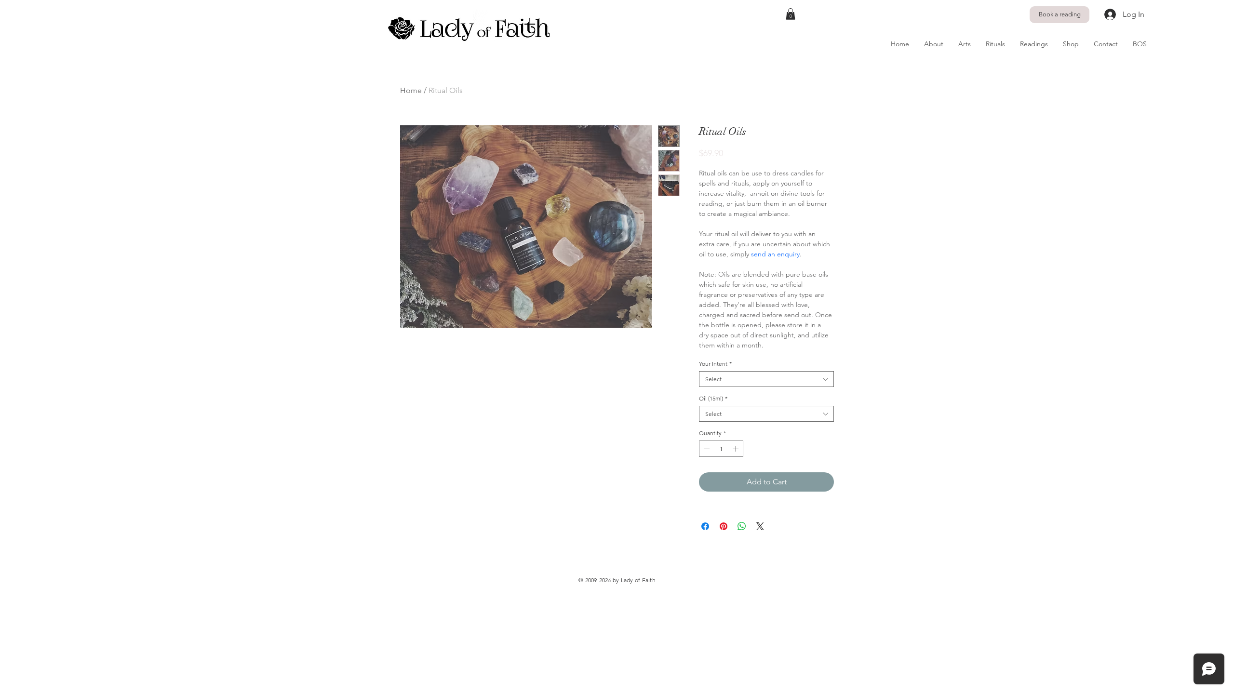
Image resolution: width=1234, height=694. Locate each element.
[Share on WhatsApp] (742, 526)
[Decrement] (705, 448)
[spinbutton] (721, 448)
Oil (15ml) (713, 398)
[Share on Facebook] (705, 526)
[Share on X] (760, 526)
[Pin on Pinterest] (723, 526)
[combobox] (766, 379)
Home (411, 90)
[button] (790, 14)
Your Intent (715, 363)
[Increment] (736, 448)
